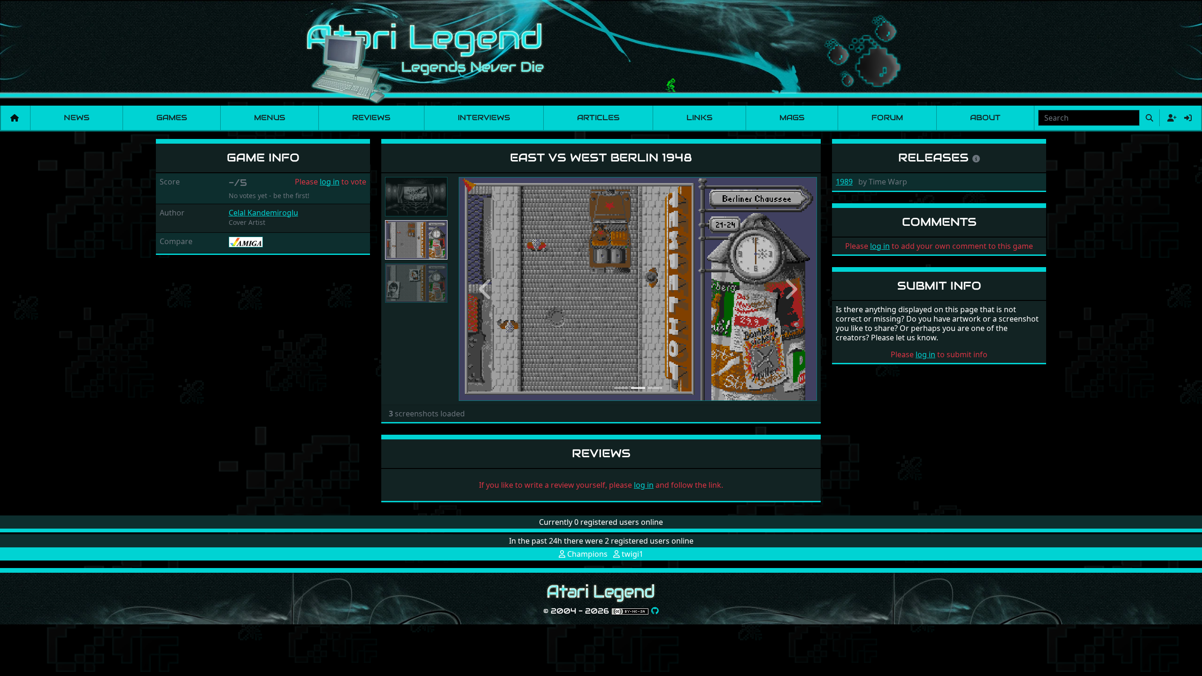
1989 (844, 182)
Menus (269, 118)
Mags (791, 118)
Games (171, 118)
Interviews (484, 118)
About (985, 118)
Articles (598, 118)
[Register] (1170, 117)
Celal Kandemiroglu (263, 212)
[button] (485, 289)
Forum (887, 118)
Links (699, 118)
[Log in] (1187, 117)
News (76, 118)
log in (329, 182)
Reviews (371, 118)
